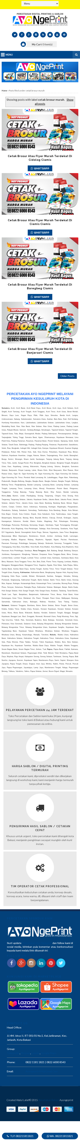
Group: (11, 1048)
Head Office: (14, 1027)
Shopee (25, 1053)
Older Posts (67, 376)
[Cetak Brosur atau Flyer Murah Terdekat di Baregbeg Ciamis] (40, 258)
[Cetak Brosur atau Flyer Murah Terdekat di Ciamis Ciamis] (40, 194)
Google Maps (48, 1053)
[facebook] (22, 34)
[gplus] (29, 34)
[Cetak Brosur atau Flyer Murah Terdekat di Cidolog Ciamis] (40, 130)
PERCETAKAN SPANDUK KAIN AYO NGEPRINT (35, 1031)
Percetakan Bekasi (48, 1100)
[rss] (43, 34)
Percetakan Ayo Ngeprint (37, 943)
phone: (11, 1062)
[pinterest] (64, 34)
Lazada (35, 1053)
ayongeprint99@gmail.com (41, 1071)
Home (4, 90)
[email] (50, 34)
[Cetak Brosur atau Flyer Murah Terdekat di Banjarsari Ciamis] (40, 322)
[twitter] (14, 34)
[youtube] (57, 34)
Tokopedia (13, 1053)
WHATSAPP (41, 168)
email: (10, 1071)
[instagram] (36, 34)
